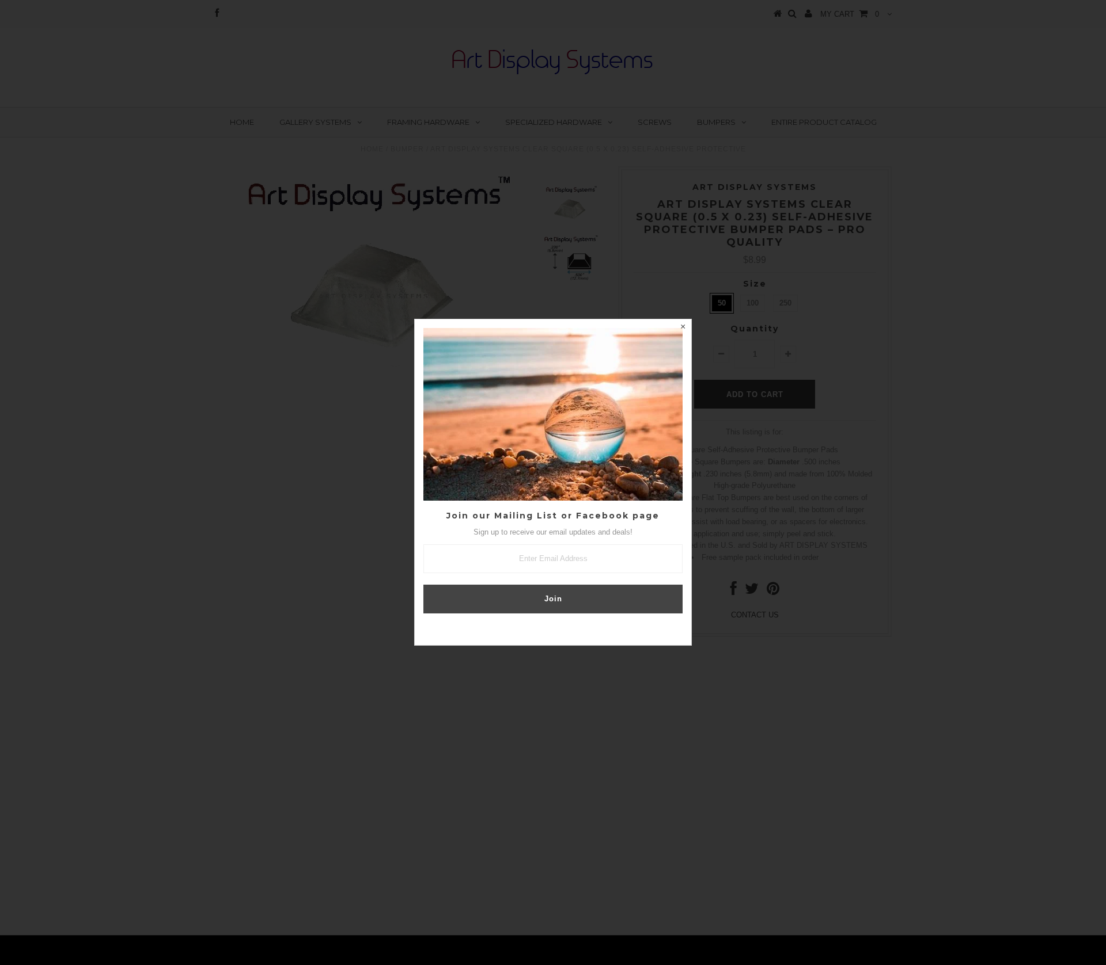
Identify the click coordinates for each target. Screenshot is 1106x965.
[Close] (682, 328)
